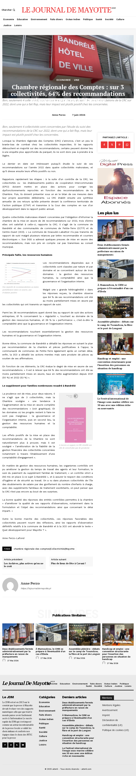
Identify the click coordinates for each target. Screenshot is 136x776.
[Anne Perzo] (10, 586)
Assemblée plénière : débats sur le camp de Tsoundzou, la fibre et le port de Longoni (116, 325)
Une (76, 80)
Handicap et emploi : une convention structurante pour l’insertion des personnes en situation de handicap (114, 363)
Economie (64, 80)
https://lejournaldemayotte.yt (36, 588)
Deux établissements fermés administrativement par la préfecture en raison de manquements (113, 249)
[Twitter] (111, 144)
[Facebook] (104, 144)
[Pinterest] (119, 144)
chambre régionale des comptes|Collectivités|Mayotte (44, 549)
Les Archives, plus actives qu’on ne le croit (23, 565)
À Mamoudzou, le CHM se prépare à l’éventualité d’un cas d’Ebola (115, 288)
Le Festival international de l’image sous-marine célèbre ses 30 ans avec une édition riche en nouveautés (116, 403)
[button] (9, 10)
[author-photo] (4, 660)
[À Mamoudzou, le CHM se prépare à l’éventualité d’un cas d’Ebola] (116, 270)
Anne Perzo (59, 115)
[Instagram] (10, 745)
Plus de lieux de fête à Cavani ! (68, 563)
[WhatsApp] (127, 144)
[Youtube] (23, 745)
